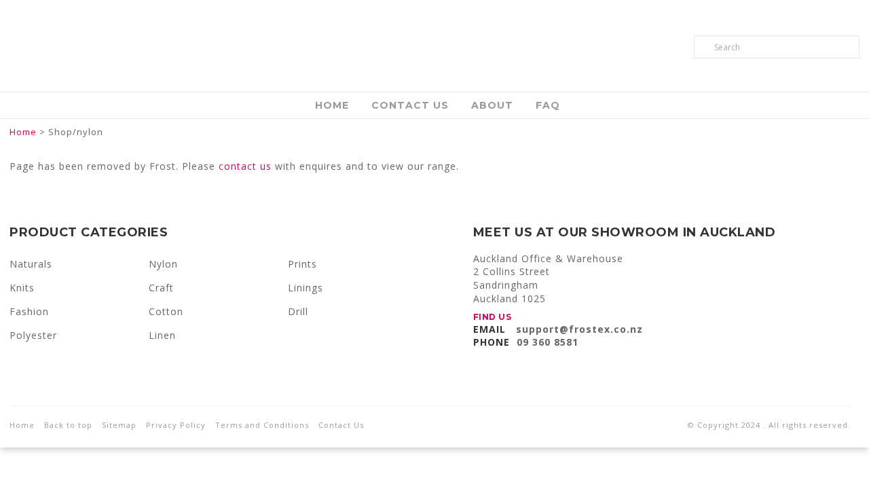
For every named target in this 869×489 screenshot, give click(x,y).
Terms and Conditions (262, 425)
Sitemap (119, 425)
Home (332, 105)
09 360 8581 (547, 342)
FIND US (492, 317)
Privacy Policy (176, 425)
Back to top (68, 425)
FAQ (548, 105)
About (492, 105)
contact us (245, 166)
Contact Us (410, 105)
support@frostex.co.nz (579, 329)
